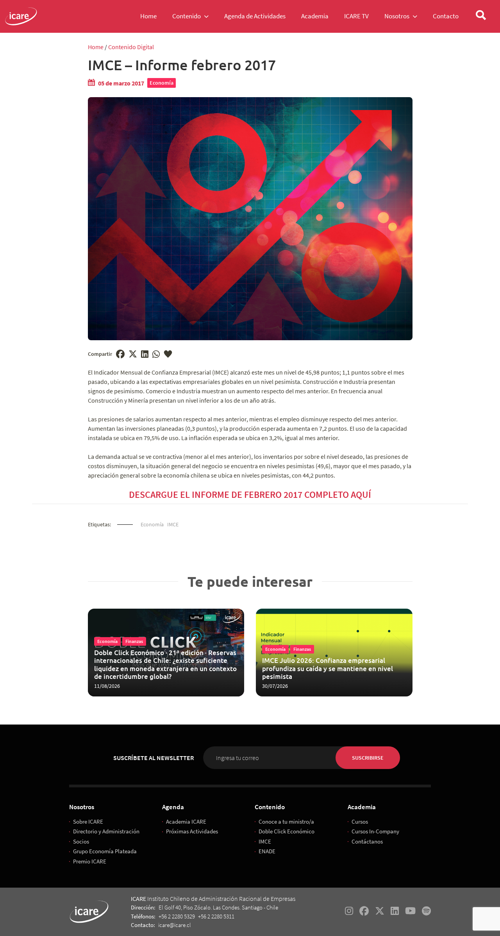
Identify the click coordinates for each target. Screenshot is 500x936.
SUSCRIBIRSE (368, 757)
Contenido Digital (131, 47)
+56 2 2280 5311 (216, 916)
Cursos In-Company (375, 831)
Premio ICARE (89, 861)
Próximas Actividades (192, 831)
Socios (81, 841)
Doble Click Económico (286, 831)
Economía (161, 82)
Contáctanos (367, 841)
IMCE (173, 524)
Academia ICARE (186, 821)
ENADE (267, 851)
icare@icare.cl (174, 925)
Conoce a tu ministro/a (286, 821)
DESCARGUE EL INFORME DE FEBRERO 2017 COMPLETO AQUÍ (250, 494)
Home (96, 47)
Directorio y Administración (106, 831)
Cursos (360, 821)
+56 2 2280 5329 (177, 916)
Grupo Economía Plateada (105, 851)
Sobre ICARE (88, 821)
